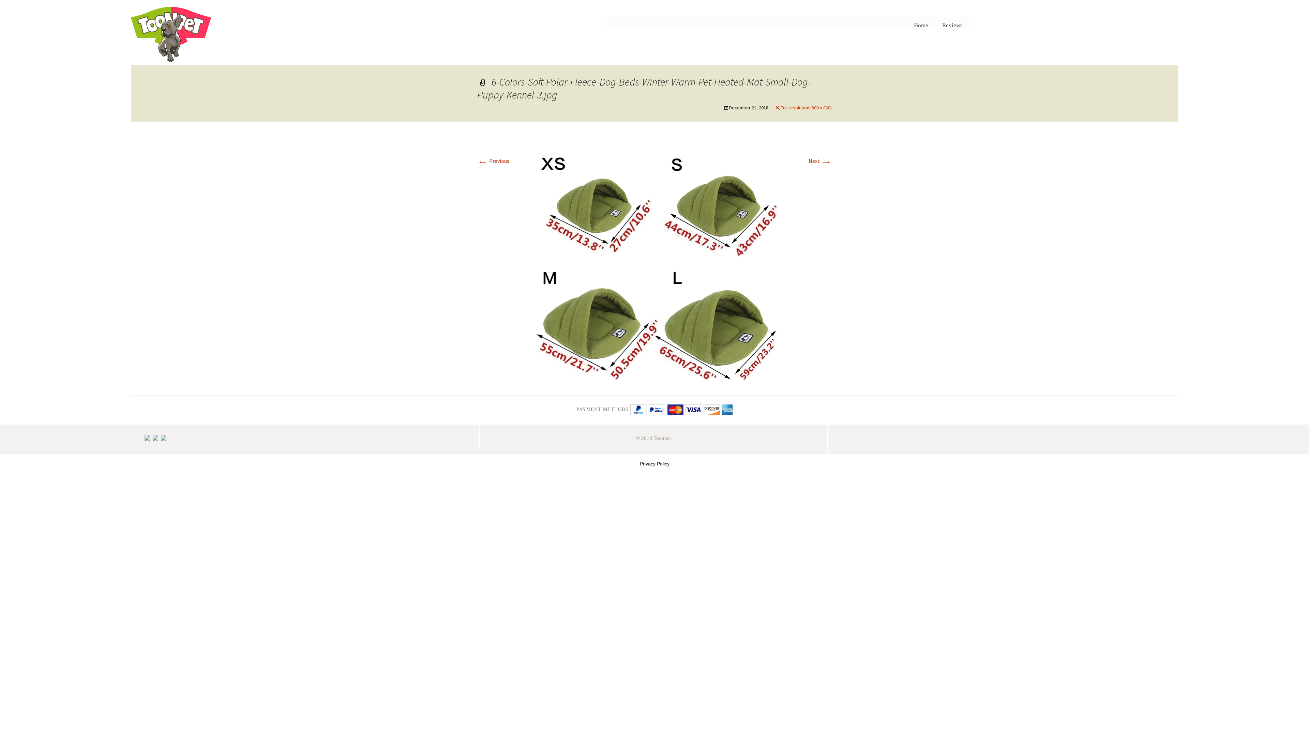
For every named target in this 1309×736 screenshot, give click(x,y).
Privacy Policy (654, 463)
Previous (493, 160)
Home (921, 25)
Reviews (952, 25)
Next (820, 160)
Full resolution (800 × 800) (806, 108)
